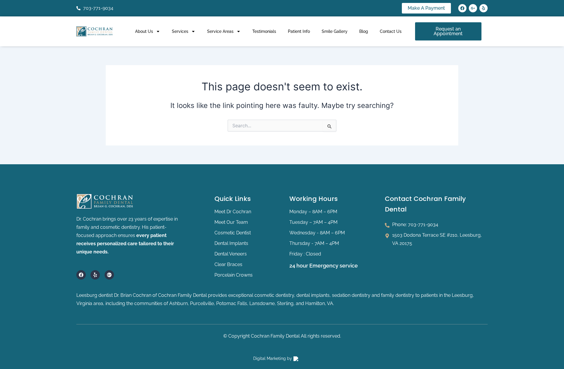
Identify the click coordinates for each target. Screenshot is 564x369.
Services (180, 31)
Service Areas (220, 31)
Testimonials (264, 31)
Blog (363, 31)
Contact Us (391, 31)
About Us (144, 31)
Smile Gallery (335, 31)
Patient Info (299, 31)
